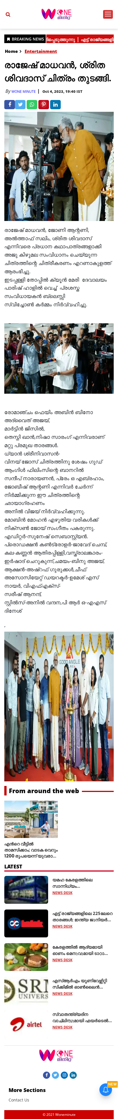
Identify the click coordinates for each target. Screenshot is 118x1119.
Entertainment (41, 51)
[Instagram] (64, 1074)
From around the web (44, 790)
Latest (13, 866)
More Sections (27, 1090)
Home (11, 51)
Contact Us (19, 1100)
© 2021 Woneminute (59, 1114)
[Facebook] (46, 1074)
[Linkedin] (73, 1074)
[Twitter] (55, 1074)
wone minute (23, 91)
